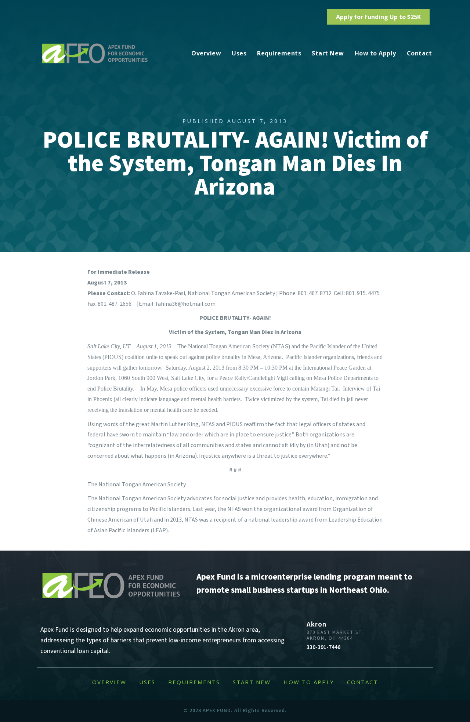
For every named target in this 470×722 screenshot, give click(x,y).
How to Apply (375, 53)
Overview (206, 53)
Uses (239, 53)
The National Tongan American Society (136, 484)
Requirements (279, 53)
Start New (328, 53)
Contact (419, 53)
